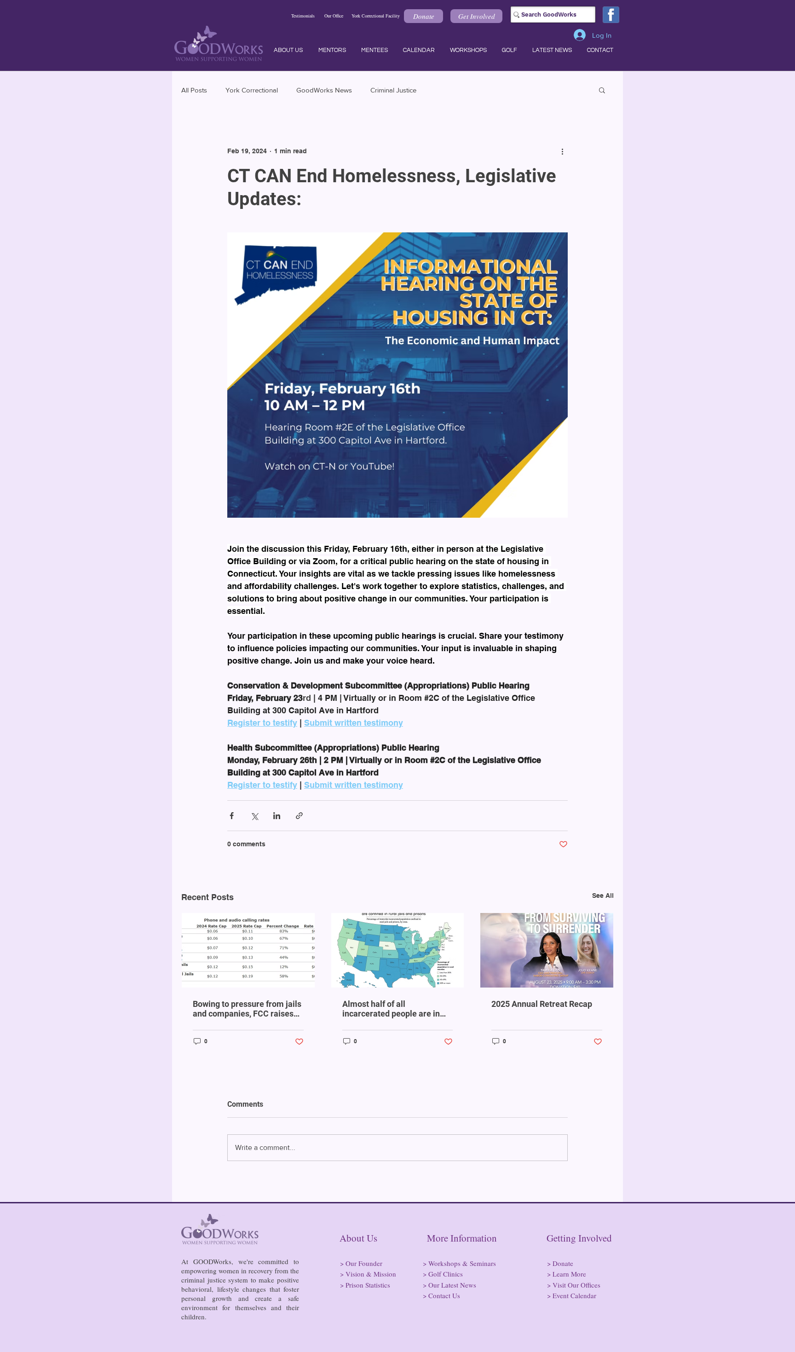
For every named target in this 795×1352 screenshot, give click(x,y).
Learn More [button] (569, 1273)
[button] (423, 16)
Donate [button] (563, 1263)
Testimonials (303, 15)
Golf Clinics (445, 1273)
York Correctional (251, 90)
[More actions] (562, 150)
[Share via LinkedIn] (276, 815)
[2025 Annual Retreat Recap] (546, 950)
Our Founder (364, 1263)
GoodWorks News (324, 90)
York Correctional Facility (375, 15)
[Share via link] (299, 815)
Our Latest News (452, 1284)
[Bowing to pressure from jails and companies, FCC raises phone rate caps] (248, 950)
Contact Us (444, 1295)
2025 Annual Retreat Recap (541, 1004)
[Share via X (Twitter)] (254, 815)
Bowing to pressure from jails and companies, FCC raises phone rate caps (247, 1008)
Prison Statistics (368, 1284)
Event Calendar (574, 1295)
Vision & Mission (371, 1273)
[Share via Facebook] (231, 815)
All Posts (194, 90)
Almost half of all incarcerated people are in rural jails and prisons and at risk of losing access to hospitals (395, 1008)
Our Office (333, 15)
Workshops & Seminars (462, 1263)
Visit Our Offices (576, 1284)
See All (603, 895)
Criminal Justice (393, 90)
